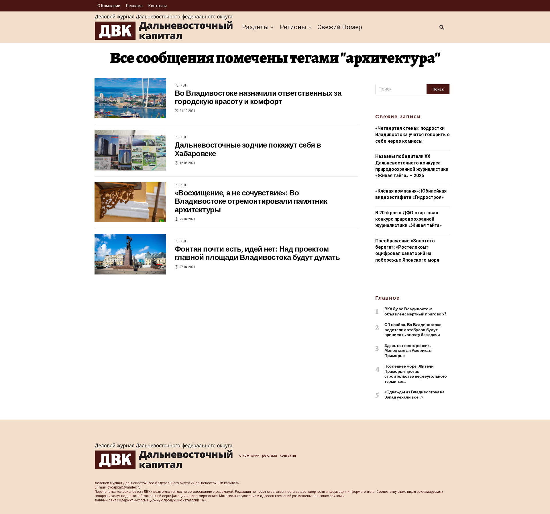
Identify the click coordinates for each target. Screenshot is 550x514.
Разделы (255, 27)
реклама (134, 5)
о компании (108, 5)
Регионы (293, 27)
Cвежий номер (339, 27)
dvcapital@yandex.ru (124, 487)
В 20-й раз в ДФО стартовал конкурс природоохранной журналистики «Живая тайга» (408, 219)
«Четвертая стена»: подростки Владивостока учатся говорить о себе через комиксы (412, 134)
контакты (157, 5)
